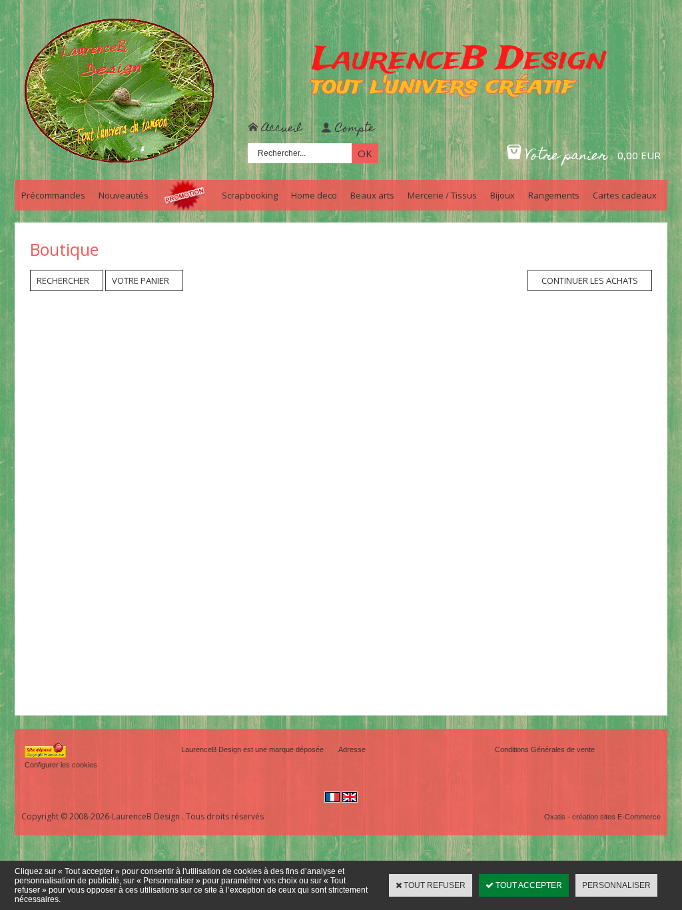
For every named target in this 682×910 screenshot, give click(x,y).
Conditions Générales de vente (545, 749)
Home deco (314, 195)
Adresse (352, 749)
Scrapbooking (250, 195)
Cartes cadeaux (625, 195)
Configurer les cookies (61, 765)
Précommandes (53, 195)
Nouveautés (124, 195)
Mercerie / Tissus (442, 195)
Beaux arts (372, 195)
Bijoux (502, 195)
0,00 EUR (639, 155)
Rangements (553, 195)
